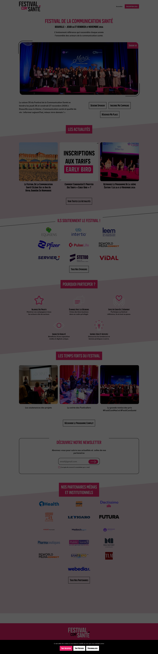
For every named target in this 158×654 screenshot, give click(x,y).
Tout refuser (79, 648)
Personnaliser (93, 648)
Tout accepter (66, 648)
